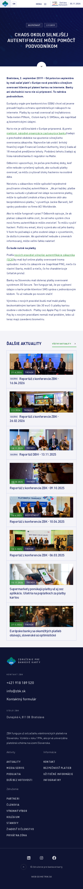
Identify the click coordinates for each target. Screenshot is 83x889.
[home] (5, 3)
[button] (41, 4)
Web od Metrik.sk (41, 876)
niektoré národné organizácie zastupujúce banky (36, 133)
